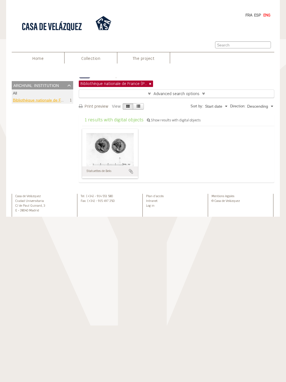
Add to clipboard (131, 171)
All (15, 93)
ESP (257, 15)
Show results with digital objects (175, 120)
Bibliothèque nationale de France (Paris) (48, 100)
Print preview (96, 106)
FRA (249, 15)
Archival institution (36, 85)
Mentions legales (222, 196)
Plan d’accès (155, 196)
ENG (266, 15)
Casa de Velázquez (28, 196)
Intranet (152, 201)
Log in (150, 205)
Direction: (238, 106)
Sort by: (196, 106)
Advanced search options (176, 93)
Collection (90, 58)
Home (38, 58)
